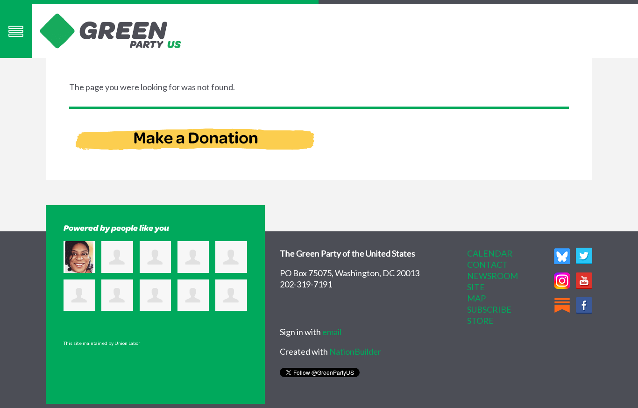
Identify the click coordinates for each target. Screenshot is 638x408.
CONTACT (487, 264)
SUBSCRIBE (489, 309)
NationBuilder (355, 351)
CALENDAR (489, 253)
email (331, 332)
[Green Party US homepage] (111, 30)
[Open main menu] (16, 31)
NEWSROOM (492, 276)
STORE (480, 320)
